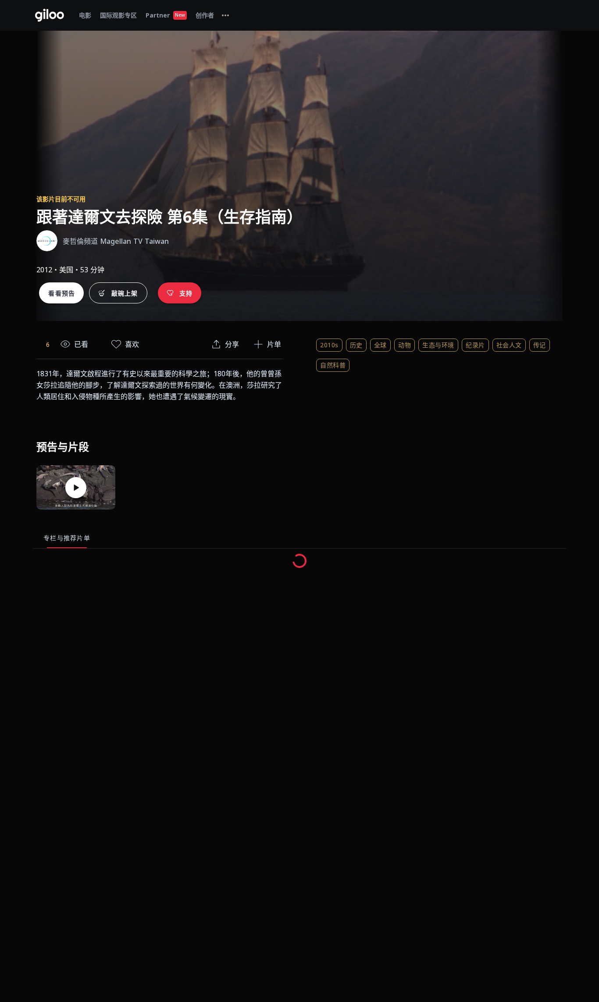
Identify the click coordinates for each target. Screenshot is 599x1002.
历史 (356, 345)
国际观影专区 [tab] (118, 15)
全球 (380, 345)
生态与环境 (438, 345)
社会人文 (509, 345)
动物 (404, 345)
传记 (539, 345)
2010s (329, 345)
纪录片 (475, 345)
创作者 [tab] (205, 15)
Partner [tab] (165, 15)
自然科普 (333, 365)
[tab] (225, 15)
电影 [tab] (85, 15)
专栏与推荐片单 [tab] (66, 538)
